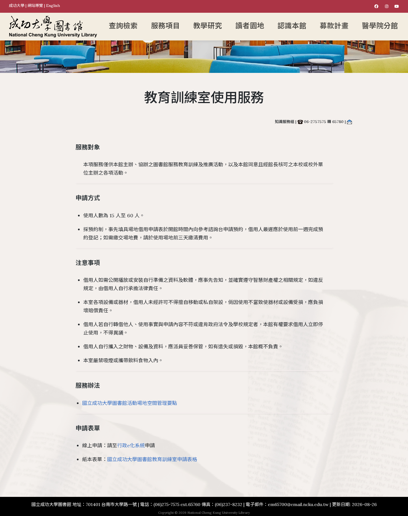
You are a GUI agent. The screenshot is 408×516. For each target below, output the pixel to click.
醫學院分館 (380, 26)
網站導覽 (35, 5)
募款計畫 (334, 26)
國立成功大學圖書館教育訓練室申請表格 (152, 459)
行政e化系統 (131, 445)
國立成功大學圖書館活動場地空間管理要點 (129, 403)
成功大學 (16, 5)
